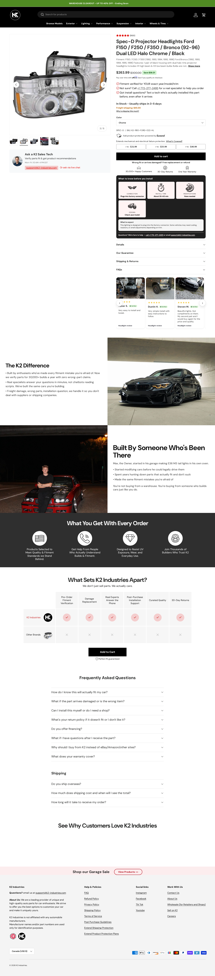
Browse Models (54, 23)
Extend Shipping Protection (98, 927)
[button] (204, 15)
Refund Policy (91, 898)
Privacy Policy (91, 904)
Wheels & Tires (158, 23)
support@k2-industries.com (41, 167)
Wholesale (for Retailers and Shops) (186, 904)
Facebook (141, 898)
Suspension (123, 23)
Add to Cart (107, 652)
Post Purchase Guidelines (97, 922)
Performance (103, 23)
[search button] (40, 14)
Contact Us (173, 892)
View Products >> (128, 871)
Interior (139, 23)
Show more (194, 66)
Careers (171, 916)
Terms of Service (93, 916)
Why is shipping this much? (127, 111)
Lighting (85, 23)
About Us (172, 898)
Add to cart (161, 156)
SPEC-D (120, 130)
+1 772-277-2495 (147, 88)
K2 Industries (21, 965)
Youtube (140, 910)
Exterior (70, 23)
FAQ (86, 892)
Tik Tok (139, 904)
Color (119, 117)
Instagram (141, 892)
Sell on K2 (172, 910)
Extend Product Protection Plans (101, 933)
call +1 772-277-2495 (154, 235)
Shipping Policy (92, 910)
